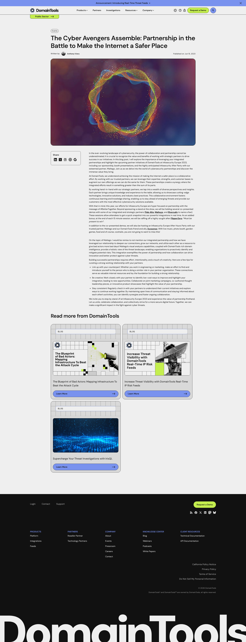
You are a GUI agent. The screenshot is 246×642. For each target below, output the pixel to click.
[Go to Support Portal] (180, 10)
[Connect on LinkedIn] (205, 512)
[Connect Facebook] (195, 512)
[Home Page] (44, 10)
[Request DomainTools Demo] (198, 10)
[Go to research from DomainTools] (184, 10)
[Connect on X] (200, 512)
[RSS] (191, 512)
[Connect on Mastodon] (209, 512)
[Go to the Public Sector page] (44, 16)
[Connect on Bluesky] (214, 512)
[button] (241, 3)
